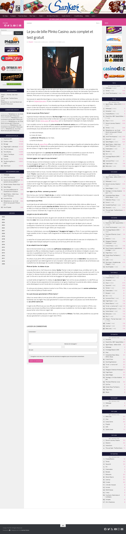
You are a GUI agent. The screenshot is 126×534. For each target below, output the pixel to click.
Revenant (108, 207)
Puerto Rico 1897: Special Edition (114, 116)
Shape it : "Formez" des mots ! (114, 319)
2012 (3, 255)
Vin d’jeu (5, 16)
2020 (3, 233)
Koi (106, 154)
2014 (3, 250)
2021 (3, 230)
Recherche (4, 30)
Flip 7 (107, 316)
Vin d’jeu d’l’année (52, 16)
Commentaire (33, 331)
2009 (3, 264)
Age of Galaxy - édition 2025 (113, 104)
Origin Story (109, 253)
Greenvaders (109, 149)
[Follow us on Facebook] (5, 25)
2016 (3, 244)
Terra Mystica (7, 152)
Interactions (109, 445)
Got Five (108, 384)
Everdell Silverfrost (111, 205)
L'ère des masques (111, 485)
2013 (3, 253)
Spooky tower (109, 429)
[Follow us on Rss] (11, 25)
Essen (41, 16)
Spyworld (108, 139)
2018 (3, 239)
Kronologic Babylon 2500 (112, 156)
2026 (3, 217)
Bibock (107, 392)
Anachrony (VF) (8, 139)
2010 (3, 261)
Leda (2, 96)
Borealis (108, 151)
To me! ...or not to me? (112, 306)
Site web (31, 350)
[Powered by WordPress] (9, 530)
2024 (3, 222)
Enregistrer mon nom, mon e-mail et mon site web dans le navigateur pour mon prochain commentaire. (57, 356)
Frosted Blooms (110, 114)
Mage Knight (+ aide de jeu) (11, 146)
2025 (3, 219)
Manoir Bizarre (110, 303)
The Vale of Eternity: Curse (113, 234)
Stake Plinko (54, 121)
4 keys (107, 492)
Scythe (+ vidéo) (8, 141)
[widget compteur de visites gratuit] (14, 84)
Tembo (107, 90)
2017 (3, 242)
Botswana (108, 314)
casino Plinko (44, 144)
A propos (13, 16)
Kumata (108, 487)
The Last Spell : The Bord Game (9, 98)
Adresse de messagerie (70, 344)
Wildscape (6, 175)
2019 (3, 236)
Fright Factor (109, 163)
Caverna (6, 159)
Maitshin (108, 239)
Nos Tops (32, 16)
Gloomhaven (7, 166)
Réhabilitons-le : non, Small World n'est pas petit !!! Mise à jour (12, 203)
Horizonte (108, 111)
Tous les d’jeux (22, 16)
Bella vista (108, 166)
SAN (107, 427)
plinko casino (45, 121)
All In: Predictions (110, 502)
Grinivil (3, 100)
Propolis (108, 424)
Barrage (6, 144)
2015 (3, 247)
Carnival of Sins (8, 198)
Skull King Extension (111, 308)
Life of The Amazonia (9, 177)
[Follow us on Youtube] (14, 25)
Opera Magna (7, 187)
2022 (3, 228)
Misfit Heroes (109, 490)
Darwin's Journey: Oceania (113, 123)
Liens (93, 16)
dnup (107, 121)
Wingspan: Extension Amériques (114, 370)
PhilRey (31, 42)
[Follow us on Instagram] (17, 25)
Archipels (108, 499)
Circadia (108, 323)
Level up (108, 326)
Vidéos (87, 16)
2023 (3, 225)
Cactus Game (109, 311)
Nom (30, 344)
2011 (3, 258)
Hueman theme (25, 530)
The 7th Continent (8, 149)
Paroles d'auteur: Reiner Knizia (12, 184)
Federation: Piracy (110, 200)
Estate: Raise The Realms (113, 255)
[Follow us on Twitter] (8, 25)
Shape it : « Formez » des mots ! (9, 94)
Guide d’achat (66, 16)
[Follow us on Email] (20, 25)
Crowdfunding (78, 16)
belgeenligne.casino (40, 101)
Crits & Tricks (109, 246)
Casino (29, 23)
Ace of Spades (7, 207)
